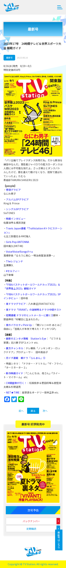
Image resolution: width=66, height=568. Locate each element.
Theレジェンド (14, 261)
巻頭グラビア (13, 189)
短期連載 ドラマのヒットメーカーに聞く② (29, 315)
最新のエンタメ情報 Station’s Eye (26, 338)
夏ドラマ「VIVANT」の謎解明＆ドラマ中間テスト (33, 309)
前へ (21, 411)
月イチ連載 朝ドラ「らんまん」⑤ (25, 358)
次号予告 (33, 510)
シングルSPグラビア (17, 209)
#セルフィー (13, 271)
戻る (33, 411)
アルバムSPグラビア (17, 199)
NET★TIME (13, 392)
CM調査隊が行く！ (16, 383)
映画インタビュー (16, 218)
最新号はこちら (59, 540)
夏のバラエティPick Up (19, 325)
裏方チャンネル (14, 348)
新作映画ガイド (14, 373)
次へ (45, 411)
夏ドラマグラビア (16, 304)
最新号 (9, 57)
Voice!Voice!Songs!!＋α (19, 251)
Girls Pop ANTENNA (17, 242)
